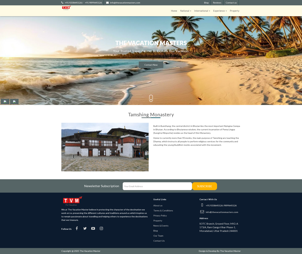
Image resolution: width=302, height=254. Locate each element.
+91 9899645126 (93, 2)
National (185, 10)
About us (157, 205)
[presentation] (5, 101)
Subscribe (204, 186)
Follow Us (66, 229)
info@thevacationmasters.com (125, 2)
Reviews (217, 2)
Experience (219, 10)
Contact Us (159, 240)
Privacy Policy (160, 215)
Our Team (158, 235)
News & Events (160, 225)
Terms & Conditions (163, 210)
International (201, 10)
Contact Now (151, 64)
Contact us (231, 2)
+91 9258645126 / (74, 2)
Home (174, 10)
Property (234, 10)
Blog (206, 2)
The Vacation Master (230, 251)
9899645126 (230, 205)
